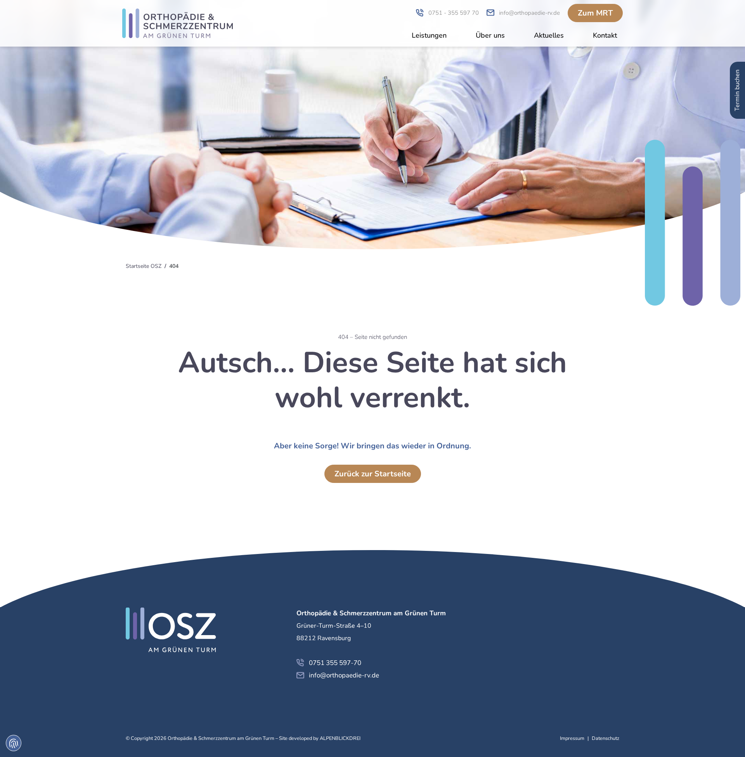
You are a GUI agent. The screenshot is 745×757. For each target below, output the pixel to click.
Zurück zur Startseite (372, 474)
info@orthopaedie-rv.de (344, 675)
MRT (595, 13)
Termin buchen (737, 90)
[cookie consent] (13, 743)
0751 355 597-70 (335, 662)
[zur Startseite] (177, 23)
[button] (429, 36)
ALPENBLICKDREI (340, 738)
